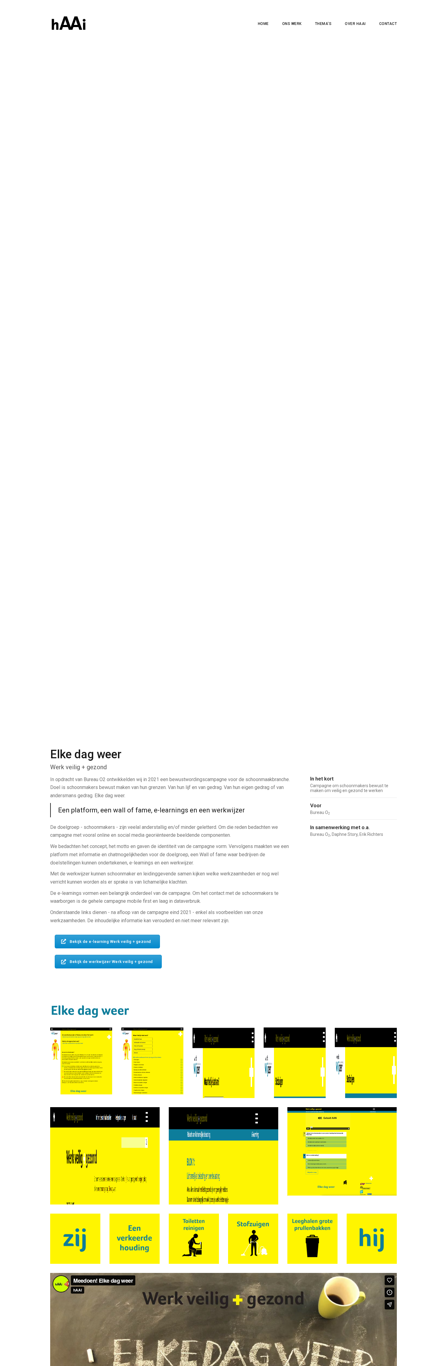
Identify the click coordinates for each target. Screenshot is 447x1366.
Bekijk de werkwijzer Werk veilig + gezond (111, 961)
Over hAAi (355, 24)
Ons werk (292, 24)
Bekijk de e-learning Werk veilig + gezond (110, 941)
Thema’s (323, 24)
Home (263, 24)
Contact (388, 24)
